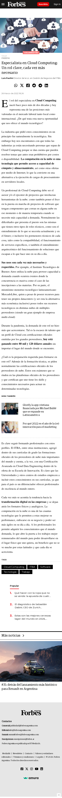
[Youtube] (36, 769)
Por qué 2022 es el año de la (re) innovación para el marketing (41, 425)
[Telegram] (40, 86)
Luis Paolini (7, 78)
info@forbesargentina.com (20, 730)
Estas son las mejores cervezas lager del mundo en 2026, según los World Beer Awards (33, 617)
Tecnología (10, 571)
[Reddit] (34, 86)
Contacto (29, 754)
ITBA (32, 566)
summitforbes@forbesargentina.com (24, 735)
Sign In (57, 4)
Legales (39, 757)
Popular (14, 585)
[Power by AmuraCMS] (31, 778)
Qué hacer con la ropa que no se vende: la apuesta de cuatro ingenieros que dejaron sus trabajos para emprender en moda (32, 594)
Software (45, 566)
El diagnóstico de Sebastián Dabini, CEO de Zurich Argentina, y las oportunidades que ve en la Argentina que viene (33, 606)
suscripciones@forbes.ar (24, 739)
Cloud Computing (14, 566)
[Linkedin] (46, 86)
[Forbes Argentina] (17, 4)
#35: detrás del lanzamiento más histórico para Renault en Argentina (29, 686)
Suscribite (43, 4)
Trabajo (26, 571)
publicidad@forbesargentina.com (24, 726)
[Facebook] (28, 86)
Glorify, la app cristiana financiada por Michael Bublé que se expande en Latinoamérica (39, 410)
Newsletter (17, 754)
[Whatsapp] (15, 86)
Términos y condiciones (23, 757)
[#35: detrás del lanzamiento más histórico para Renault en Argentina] (31, 661)
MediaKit (6, 754)
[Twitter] (22, 86)
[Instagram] (31, 769)
